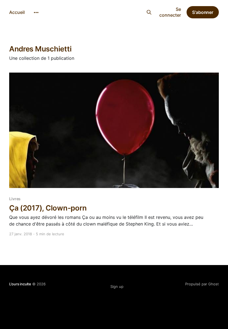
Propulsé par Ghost (202, 284)
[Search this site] (149, 12)
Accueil (17, 12)
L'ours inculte (111, 11)
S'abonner (202, 12)
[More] (36, 12)
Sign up (116, 286)
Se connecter (170, 12)
